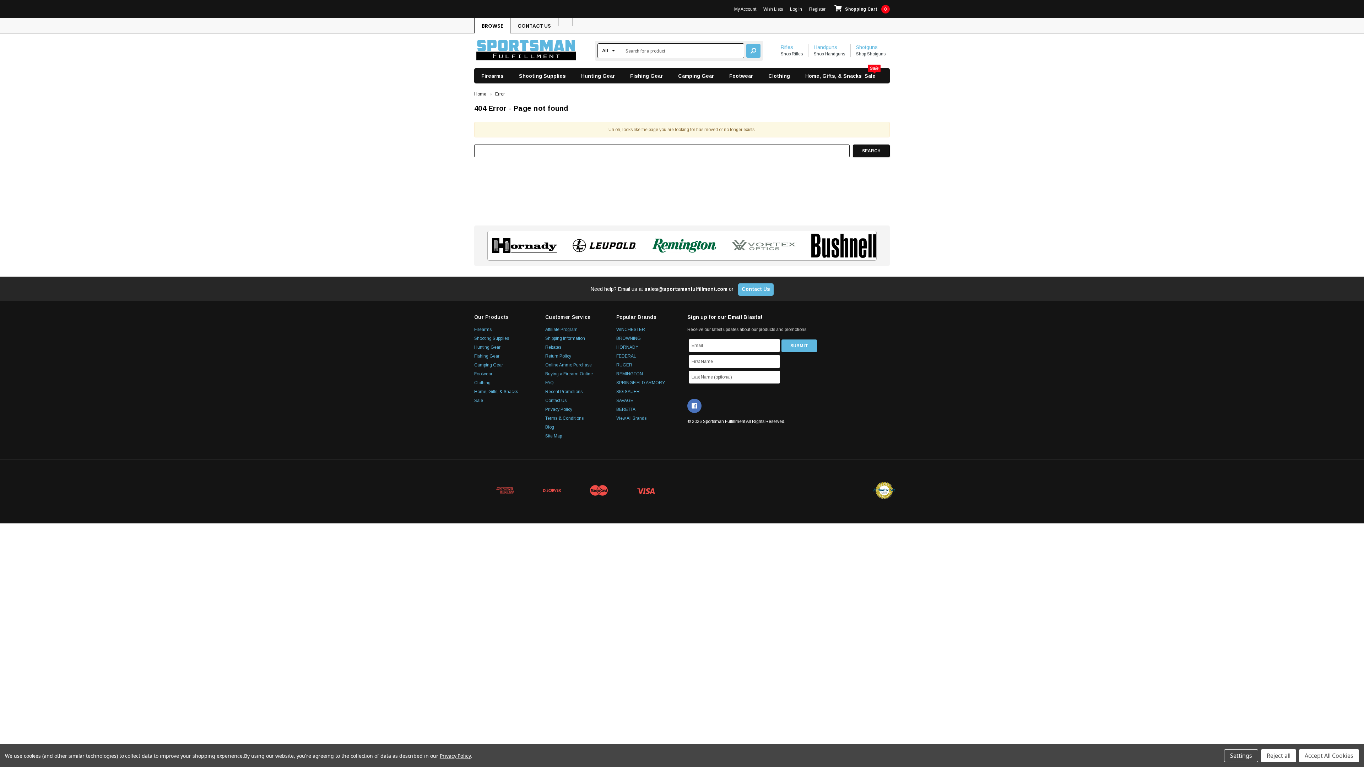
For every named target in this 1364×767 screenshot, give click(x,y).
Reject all (1278, 756)
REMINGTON (629, 373)
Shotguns (867, 47)
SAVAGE (624, 400)
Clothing (779, 76)
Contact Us (534, 25)
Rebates (553, 347)
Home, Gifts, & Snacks (833, 76)
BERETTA (625, 409)
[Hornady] (522, 246)
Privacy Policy (558, 409)
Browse (492, 25)
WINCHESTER (630, 329)
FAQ (549, 382)
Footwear (741, 76)
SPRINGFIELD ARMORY (640, 382)
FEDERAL (626, 356)
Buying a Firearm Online (569, 373)
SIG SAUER (628, 391)
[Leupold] (602, 246)
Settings (1241, 756)
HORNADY (627, 347)
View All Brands (631, 418)
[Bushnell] (841, 246)
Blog (549, 427)
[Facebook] (694, 406)
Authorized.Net (884, 490)
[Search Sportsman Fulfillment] (753, 51)
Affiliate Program (561, 329)
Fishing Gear (646, 76)
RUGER (624, 365)
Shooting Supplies (542, 76)
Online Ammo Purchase (568, 365)
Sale (870, 76)
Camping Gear (696, 76)
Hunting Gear (598, 76)
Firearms (492, 76)
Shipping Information (565, 338)
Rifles (787, 47)
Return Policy (558, 356)
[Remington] (682, 246)
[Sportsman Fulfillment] (526, 51)
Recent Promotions (564, 391)
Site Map (553, 436)
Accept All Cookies (1329, 756)
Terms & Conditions (564, 418)
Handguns (825, 47)
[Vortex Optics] (761, 246)
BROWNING (628, 338)
